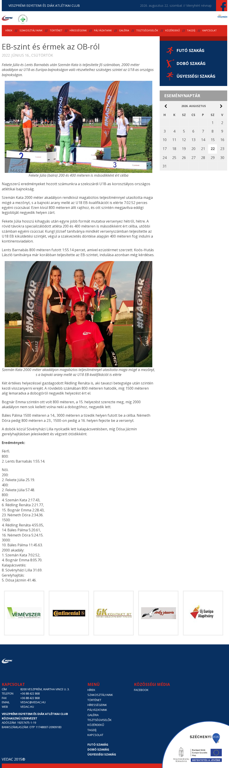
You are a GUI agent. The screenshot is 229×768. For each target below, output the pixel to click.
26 (184, 157)
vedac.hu (27, 707)
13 (193, 139)
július (165, 106)
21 (203, 148)
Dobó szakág (191, 63)
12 (184, 139)
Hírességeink (78, 30)
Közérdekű (172, 30)
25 (174, 157)
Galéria (124, 30)
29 (213, 157)
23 (222, 148)
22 (213, 148)
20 (193, 148)
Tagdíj (191, 30)
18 (174, 148)
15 (213, 139)
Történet (56, 30)
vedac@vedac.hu (33, 702)
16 (222, 139)
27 (193, 157)
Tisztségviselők (147, 30)
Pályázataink (103, 30)
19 (184, 148)
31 (165, 166)
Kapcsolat (209, 30)
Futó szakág (190, 50)
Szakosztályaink (30, 30)
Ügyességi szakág (195, 76)
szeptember (221, 106)
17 (165, 148)
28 (203, 157)
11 (174, 139)
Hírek (8, 30)
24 (165, 157)
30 (222, 157)
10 (165, 139)
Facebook (141, 690)
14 (203, 139)
